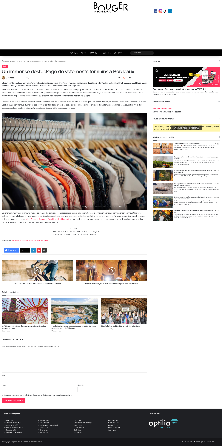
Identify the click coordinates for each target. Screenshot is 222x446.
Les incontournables (47, 425)
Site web (80, 385)
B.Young (42, 219)
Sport (110, 430)
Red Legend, (63, 219)
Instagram (160, 11)
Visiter (42, 432)
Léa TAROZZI (10, 78)
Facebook (155, 11)
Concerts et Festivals (81, 423)
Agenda (42, 420)
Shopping (8, 430)
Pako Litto (52, 219)
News (42, 427)
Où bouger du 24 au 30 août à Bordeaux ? (187, 143)
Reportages (78, 427)
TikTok (165, 11)
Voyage (76, 432)
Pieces (34, 219)
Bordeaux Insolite (11, 423)
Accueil (74, 53)
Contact (118, 53)
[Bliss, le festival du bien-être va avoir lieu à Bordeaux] (124, 311)
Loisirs (76, 425)
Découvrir (13, 61)
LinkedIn (170, 11)
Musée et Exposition (12, 427)
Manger (94, 53)
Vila (27, 219)
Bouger (42, 423)
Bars (75, 420)
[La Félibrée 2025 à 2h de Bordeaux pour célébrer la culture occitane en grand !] (25, 311)
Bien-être (111, 420)
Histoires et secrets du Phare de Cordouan (30, 241)
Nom (4, 375)
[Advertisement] (111, 31)
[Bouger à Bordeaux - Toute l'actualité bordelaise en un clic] (111, 7)
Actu (83, 53)
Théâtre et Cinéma (11, 432)
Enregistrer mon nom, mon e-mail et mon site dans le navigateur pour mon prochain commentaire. (38, 395)
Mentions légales (199, 442)
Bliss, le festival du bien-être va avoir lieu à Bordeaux (120, 326)
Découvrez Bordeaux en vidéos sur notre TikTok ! (179, 89)
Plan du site (210, 442)
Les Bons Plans (10, 425)
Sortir (106, 53)
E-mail (4, 385)
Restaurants (112, 427)
